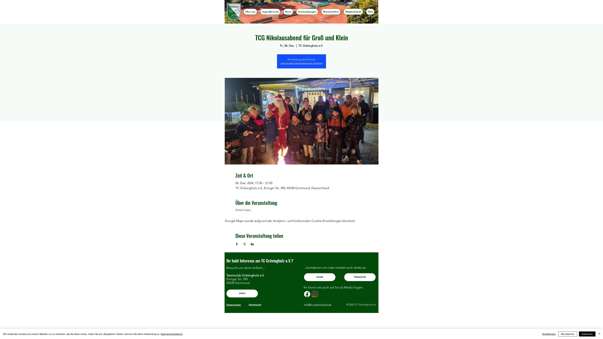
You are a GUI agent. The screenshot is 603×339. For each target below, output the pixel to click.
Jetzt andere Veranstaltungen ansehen (301, 63)
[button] (250, 12)
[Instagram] (315, 294)
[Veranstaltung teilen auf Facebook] (236, 244)
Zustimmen (587, 334)
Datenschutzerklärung (171, 334)
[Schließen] (599, 333)
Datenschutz (233, 304)
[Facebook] (307, 294)
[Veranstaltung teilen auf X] (244, 244)
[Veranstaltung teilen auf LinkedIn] (252, 244)
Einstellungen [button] (549, 334)
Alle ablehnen (567, 334)
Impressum (255, 304)
